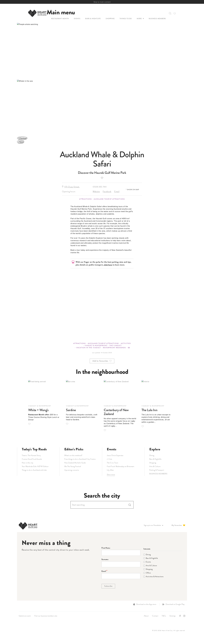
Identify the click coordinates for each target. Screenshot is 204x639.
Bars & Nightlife (93, 18)
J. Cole (109, 459)
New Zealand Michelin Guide (75, 462)
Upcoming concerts (71, 470)
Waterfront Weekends (114, 348)
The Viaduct (115, 345)
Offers (148, 573)
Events (77, 18)
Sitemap (173, 616)
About (146, 616)
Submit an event (25, 616)
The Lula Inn (149, 410)
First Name (106, 548)
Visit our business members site (45, 616)
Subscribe (108, 586)
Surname (105, 559)
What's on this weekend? (73, 455)
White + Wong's (38, 410)
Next (21, 142)
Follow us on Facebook (180, 616)
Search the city (102, 495)
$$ (129, 348)
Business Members (157, 18)
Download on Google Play (175, 604)
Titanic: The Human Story (31, 455)
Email (116, 191)
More (139, 18)
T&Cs (164, 616)
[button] (169, 13)
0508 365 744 (99, 186)
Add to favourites (102, 178)
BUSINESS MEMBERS (158, 473)
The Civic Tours (112, 462)
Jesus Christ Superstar (115, 455)
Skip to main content (102, 2)
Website (96, 191)
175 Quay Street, (72, 186)
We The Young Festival (72, 466)
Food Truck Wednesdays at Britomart (120, 466)
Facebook (107, 191)
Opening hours (68, 191)
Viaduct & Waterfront (96, 345)
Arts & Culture (154, 466)
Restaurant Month (60, 18)
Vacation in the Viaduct (88, 348)
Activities (126, 343)
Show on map (133, 189)
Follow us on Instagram (184, 616)
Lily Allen (110, 470)
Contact (155, 616)
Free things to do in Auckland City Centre (80, 459)
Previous (22, 138)
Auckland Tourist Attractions (109, 199)
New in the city (27, 462)
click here (108, 264)
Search (130, 505)
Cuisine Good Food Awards (32, 459)
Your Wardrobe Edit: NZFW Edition (35, 466)
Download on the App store (146, 604)
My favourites (177, 525)
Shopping (110, 18)
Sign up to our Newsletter (152, 525)
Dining (151, 455)
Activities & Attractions (154, 576)
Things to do (126, 18)
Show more (111, 474)
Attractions (85, 199)
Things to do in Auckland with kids (34, 470)
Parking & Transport (156, 470)
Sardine (71, 410)
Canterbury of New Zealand (116, 412)
